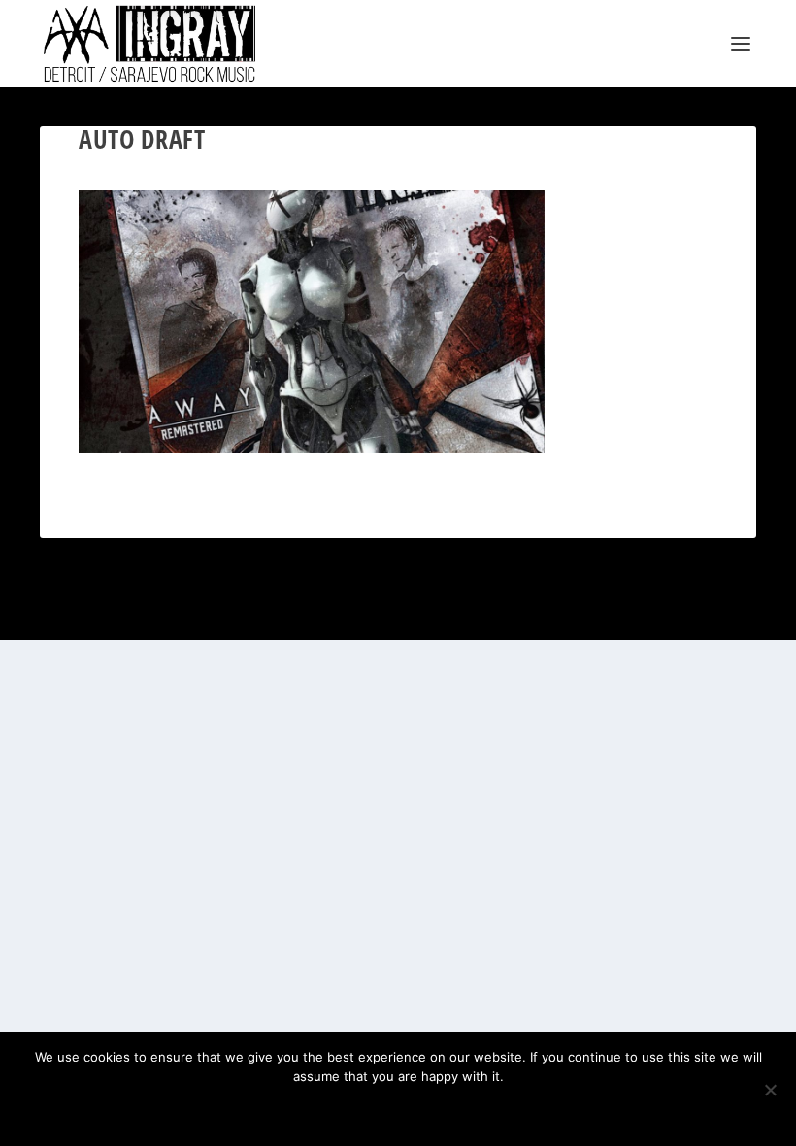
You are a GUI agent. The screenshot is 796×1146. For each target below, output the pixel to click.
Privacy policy (424, 1109)
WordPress (254, 617)
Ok (329, 1109)
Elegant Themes (133, 617)
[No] (769, 1089)
